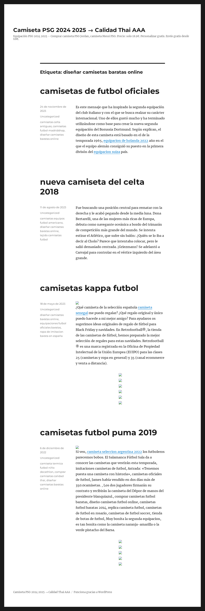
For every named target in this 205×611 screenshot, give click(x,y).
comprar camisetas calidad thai (53, 476)
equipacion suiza (107, 152)
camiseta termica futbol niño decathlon (51, 467)
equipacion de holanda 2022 (126, 141)
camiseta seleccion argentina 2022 (114, 452)
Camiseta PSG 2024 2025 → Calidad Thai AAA (79, 30)
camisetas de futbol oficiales (99, 91)
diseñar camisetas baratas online (51, 484)
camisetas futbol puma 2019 (98, 432)
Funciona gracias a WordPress (93, 592)
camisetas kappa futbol (89, 288)
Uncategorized (49, 116)
